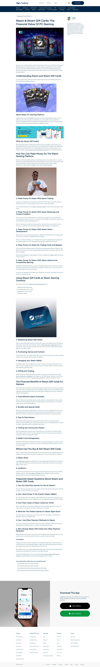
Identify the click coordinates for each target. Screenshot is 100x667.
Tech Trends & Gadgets (52, 9)
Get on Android (76, 613)
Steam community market (39, 206)
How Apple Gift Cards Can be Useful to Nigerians (28, 563)
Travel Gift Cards (33, 636)
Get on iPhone (76, 606)
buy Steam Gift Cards (34, 473)
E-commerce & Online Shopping (45, 7)
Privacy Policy (59, 646)
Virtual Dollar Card (19, 636)
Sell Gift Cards (18, 643)
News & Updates (19, 9)
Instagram (60, 664)
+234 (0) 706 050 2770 (74, 646)
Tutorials (68, 9)
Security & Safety (41, 9)
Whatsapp (54, 664)
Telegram (82, 664)
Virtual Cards (75, 9)
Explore (55, 3)
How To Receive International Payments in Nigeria (28, 565)
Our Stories (27, 9)
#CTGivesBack (59, 649)
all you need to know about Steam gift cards (37, 150)
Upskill (58, 643)
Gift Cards (41, 3)
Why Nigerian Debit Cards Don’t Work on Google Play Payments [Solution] (33, 570)
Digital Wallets (33, 7)
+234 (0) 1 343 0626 (74, 643)
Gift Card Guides (71, 7)
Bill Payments (25, 7)
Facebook (48, 664)
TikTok (71, 664)
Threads (66, 664)
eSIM (55, 7)
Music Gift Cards (33, 643)
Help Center (45, 652)
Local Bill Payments (19, 649)
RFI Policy (58, 655)
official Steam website (23, 461)
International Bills (19, 652)
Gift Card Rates (46, 646)
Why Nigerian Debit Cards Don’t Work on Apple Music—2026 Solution (32, 568)
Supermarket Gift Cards (34, 646)
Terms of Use (59, 652)
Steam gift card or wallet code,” (49, 345)
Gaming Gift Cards (33, 649)
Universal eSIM (19, 655)
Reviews (33, 9)
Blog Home (18, 7)
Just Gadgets (18, 646)
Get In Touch (72, 636)
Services (49, 3)
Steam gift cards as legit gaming (37, 284)
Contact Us (59, 636)
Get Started (78, 3)
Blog (44, 636)
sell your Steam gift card (38, 377)
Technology (62, 9)
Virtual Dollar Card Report (48, 655)
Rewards (45, 643)
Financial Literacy (62, 7)
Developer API (46, 649)
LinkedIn (76, 664)
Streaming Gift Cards (34, 652)
